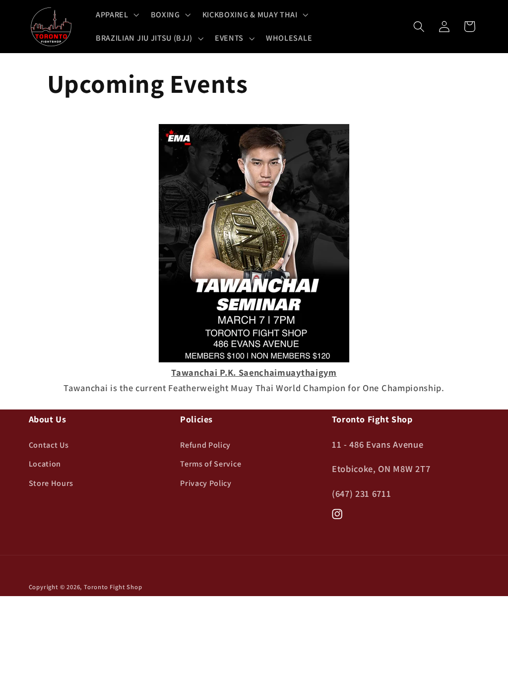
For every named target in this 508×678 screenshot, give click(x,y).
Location (45, 464)
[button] (116, 15)
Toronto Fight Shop (113, 587)
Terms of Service (210, 464)
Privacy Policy (206, 483)
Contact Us (49, 445)
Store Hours (51, 483)
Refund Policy (205, 445)
